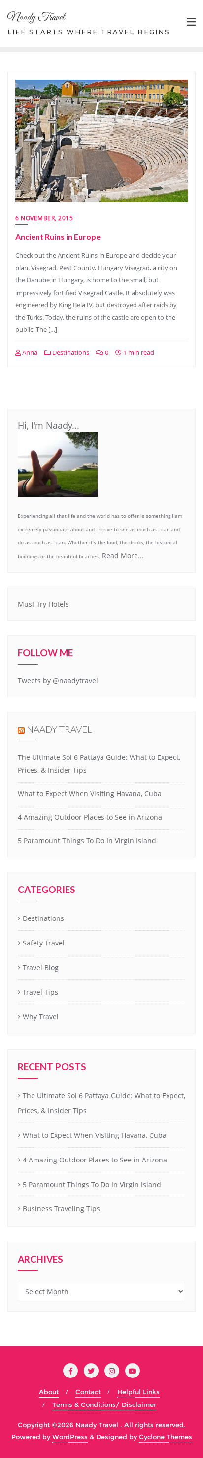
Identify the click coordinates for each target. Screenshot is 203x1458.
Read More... (123, 555)
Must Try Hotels (43, 604)
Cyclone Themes (165, 1437)
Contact (88, 1392)
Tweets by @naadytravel (58, 680)
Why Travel (41, 1016)
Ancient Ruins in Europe (58, 236)
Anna (29, 352)
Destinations (70, 352)
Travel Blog (41, 967)
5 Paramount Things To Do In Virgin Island (87, 840)
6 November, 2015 (44, 218)
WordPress (70, 1437)
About (49, 1392)
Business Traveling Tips (61, 1208)
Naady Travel (59, 729)
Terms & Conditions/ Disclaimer (104, 1404)
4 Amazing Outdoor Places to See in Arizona (90, 817)
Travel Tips (40, 992)
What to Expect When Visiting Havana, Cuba (90, 793)
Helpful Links (138, 1392)
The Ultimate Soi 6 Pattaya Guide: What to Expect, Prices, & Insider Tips (101, 1103)
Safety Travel (44, 942)
